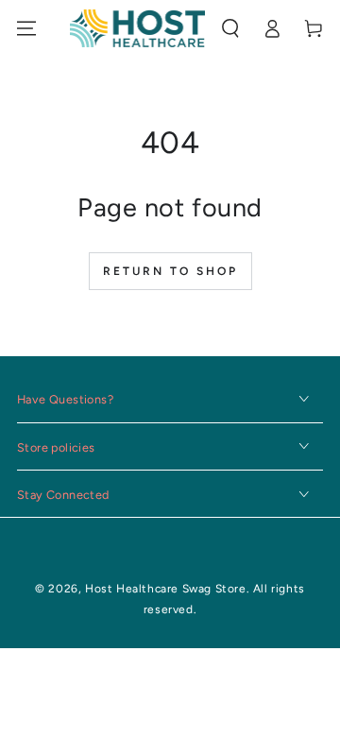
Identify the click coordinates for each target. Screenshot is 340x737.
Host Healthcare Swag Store (165, 588)
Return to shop (170, 271)
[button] (230, 28)
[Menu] (26, 28)
